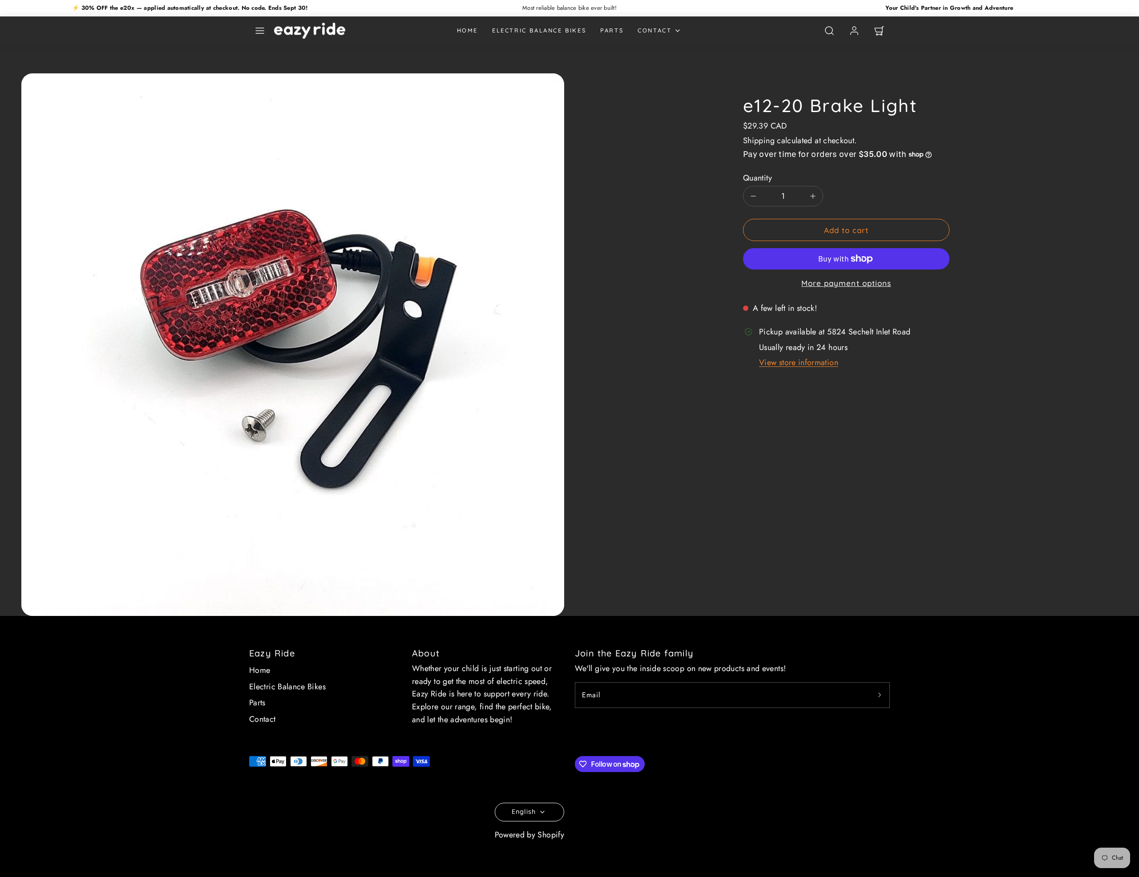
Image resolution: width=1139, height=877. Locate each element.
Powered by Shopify (529, 835)
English (523, 812)
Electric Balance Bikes (539, 30)
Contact (654, 30)
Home (467, 30)
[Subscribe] (879, 695)
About (426, 653)
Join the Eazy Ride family (634, 653)
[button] (260, 30)
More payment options (846, 283)
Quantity (757, 178)
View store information (798, 362)
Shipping (759, 140)
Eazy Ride (272, 653)
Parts (611, 30)
